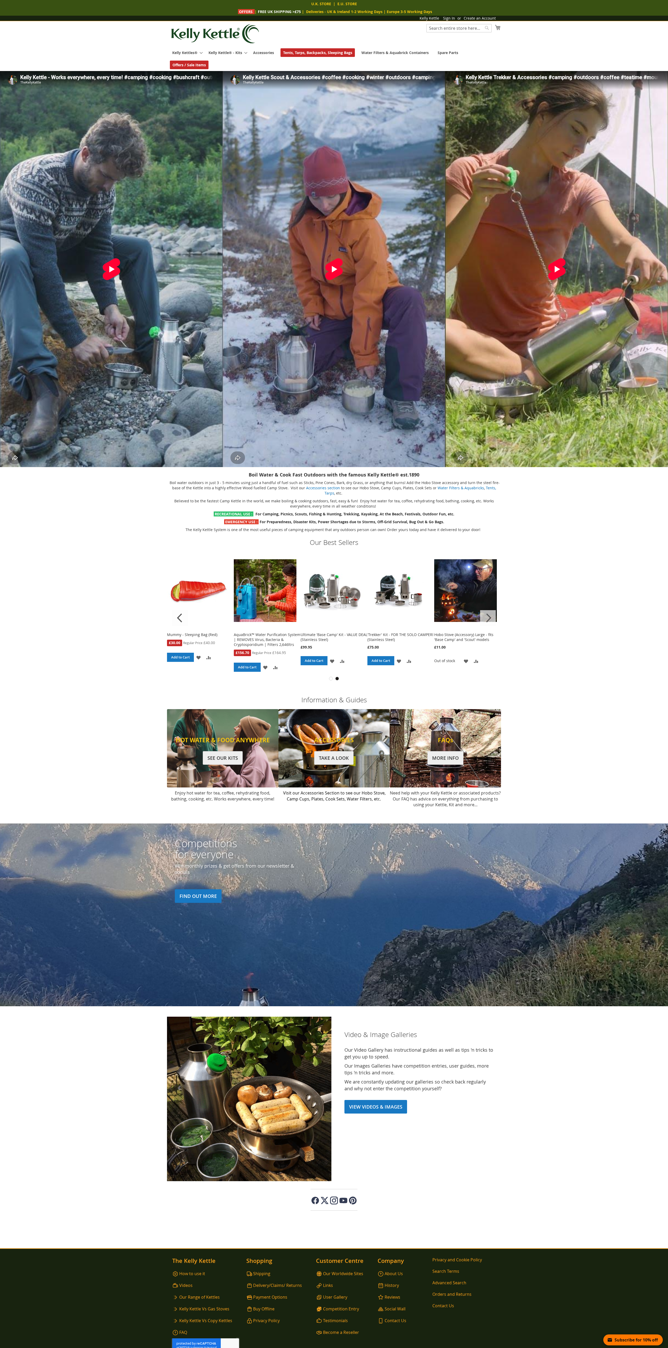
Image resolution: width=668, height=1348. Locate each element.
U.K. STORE (321, 3)
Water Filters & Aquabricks (461, 487)
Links (328, 1285)
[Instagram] (334, 1200)
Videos (186, 1285)
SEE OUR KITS (222, 758)
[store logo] (215, 34)
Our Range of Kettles (199, 1297)
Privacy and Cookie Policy (457, 1260)
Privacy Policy (266, 1320)
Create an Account (480, 18)
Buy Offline (264, 1309)
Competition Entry (341, 1309)
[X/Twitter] (324, 1200)
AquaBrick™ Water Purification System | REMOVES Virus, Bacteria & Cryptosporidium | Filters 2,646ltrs (467, 639)
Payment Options (270, 1297)
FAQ (183, 1332)
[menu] (334, 58)
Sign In (449, 18)
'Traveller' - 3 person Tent (256, 634)
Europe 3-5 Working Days (409, 11)
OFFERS (246, 11)
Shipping (261, 1273)
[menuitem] (186, 52)
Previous (180, 618)
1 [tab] (331, 678)
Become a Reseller (341, 1332)
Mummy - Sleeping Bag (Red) (392, 634)
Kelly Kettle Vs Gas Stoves (204, 1309)
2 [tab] (337, 678)
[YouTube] (343, 1200)
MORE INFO (445, 758)
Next (488, 618)
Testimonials (335, 1320)
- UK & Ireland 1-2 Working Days (344, 11)
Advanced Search (449, 1283)
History (392, 1285)
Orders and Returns (452, 1294)
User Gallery (335, 1297)
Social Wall (395, 1309)
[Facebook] (315, 1200)
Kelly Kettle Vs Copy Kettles (205, 1320)
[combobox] (459, 28)
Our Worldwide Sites (343, 1273)
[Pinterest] (352, 1200)
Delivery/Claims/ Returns (277, 1285)
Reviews (392, 1297)
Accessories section (323, 487)
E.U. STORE (347, 3)
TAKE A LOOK (334, 758)
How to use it (192, 1273)
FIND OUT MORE (198, 896)
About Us (394, 1273)
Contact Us (395, 1320)
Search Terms (445, 1271)
